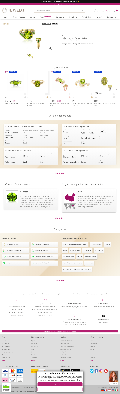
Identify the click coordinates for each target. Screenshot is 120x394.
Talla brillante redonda (71, 162)
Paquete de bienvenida (45, 315)
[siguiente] (116, 89)
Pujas (45, 17)
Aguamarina (93, 344)
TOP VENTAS (86, 17)
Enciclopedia (111, 17)
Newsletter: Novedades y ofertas (45, 307)
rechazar (74, 378)
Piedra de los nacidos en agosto (72, 263)
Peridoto (66, 132)
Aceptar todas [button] (60, 384)
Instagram (101, 371)
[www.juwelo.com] (113, 390)
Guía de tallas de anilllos (16, 312)
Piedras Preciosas (19, 17)
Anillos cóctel (89, 263)
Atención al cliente (16, 309)
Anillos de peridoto (68, 257)
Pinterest (106, 371)
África (101, 162)
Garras (101, 138)
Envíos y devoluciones (16, 304)
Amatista (34, 344)
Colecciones (60, 17)
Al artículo (59, 173)
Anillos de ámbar (65, 352)
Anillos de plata (6, 346)
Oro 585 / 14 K (28, 137)
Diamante (34, 358)
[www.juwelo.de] (102, 390)
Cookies (25, 388)
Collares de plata (7, 355)
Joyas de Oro (87, 250)
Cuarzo (33, 352)
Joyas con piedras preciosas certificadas (75, 244)
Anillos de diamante (66, 341)
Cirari (25, 143)
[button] (96, 11)
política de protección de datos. (70, 380)
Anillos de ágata (65, 344)
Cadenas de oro (6, 349)
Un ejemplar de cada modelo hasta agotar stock (77, 269)
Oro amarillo (9, 137)
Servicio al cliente (74, 319)
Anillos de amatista (66, 349)
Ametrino (92, 355)
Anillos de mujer (75, 250)
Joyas (6, 17)
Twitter (92, 371)
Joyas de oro (6, 358)
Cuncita (33, 355)
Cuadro (7, 143)
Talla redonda (10, 162)
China (83, 143)
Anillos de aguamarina (67, 346)
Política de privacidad (13, 388)
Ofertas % (99, 17)
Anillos (32, 17)
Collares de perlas (7, 352)
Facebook (96, 371)
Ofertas (79, 257)
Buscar (83, 10)
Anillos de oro (99, 250)
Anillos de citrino (65, 358)
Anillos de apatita (65, 355)
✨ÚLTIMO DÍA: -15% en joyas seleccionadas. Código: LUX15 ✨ (60, 1)
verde (65, 143)
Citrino (33, 349)
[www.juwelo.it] (116, 390)
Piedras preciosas (96, 244)
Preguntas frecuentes (16, 315)
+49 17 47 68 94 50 (70, 322)
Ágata (33, 341)
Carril (25, 162)
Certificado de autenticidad (16, 307)
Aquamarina (35, 346)
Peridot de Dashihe (87, 133)
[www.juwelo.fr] (105, 390)
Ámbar (92, 352)
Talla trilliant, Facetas (88, 138)
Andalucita (93, 358)
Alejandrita (93, 346)
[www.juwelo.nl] (109, 390)
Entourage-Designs (90, 257)
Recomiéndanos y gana (45, 312)
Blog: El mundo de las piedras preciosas (44, 309)
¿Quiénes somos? (45, 304)
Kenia (42, 162)
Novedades (73, 17)
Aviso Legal (34, 388)
